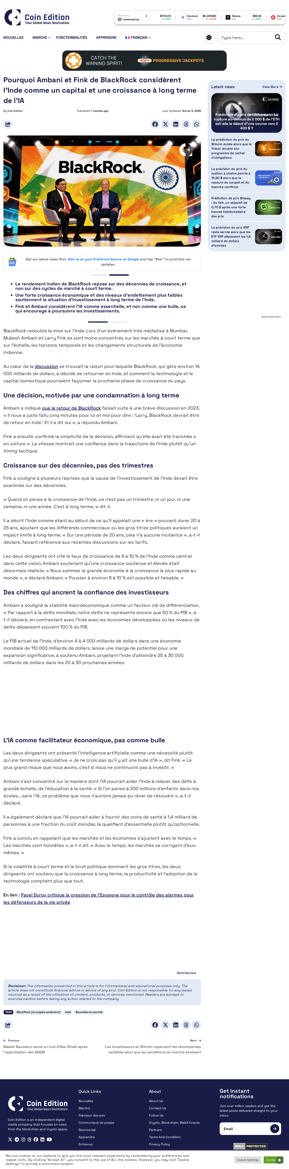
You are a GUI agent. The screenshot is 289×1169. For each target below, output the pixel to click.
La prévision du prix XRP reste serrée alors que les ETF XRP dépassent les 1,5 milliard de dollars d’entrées (230, 236)
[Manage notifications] (279, 1160)
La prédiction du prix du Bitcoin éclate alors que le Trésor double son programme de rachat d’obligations (231, 149)
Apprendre (106, 37)
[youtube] (49, 1139)
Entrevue (85, 1144)
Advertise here (186, 972)
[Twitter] (165, 124)
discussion (46, 366)
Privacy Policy (159, 1144)
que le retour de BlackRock (71, 408)
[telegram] (17, 1139)
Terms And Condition (165, 1137)
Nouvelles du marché (88, 1012)
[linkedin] (42, 1139)
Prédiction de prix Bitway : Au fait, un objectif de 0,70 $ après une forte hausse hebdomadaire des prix (231, 207)
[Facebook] (154, 124)
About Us (156, 1101)
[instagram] (23, 1139)
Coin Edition (15, 111)
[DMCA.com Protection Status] (250, 1146)
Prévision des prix (92, 1115)
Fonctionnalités (71, 37)
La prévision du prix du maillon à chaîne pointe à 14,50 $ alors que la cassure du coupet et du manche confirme (230, 178)
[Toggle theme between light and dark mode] (209, 38)
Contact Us (157, 1108)
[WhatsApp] (196, 124)
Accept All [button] (273, 1160)
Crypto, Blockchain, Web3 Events (174, 1123)
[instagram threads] (30, 1139)
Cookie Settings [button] (248, 1160)
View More (270, 87)
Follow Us (156, 1115)
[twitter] (10, 1139)
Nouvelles (13, 37)
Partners (155, 1130)
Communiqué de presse (96, 1123)
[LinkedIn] (175, 124)
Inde (68, 1012)
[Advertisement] (102, 704)
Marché (40, 37)
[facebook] (36, 1139)
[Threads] (186, 124)
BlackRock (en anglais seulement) (38, 1012)
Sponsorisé (87, 1130)
